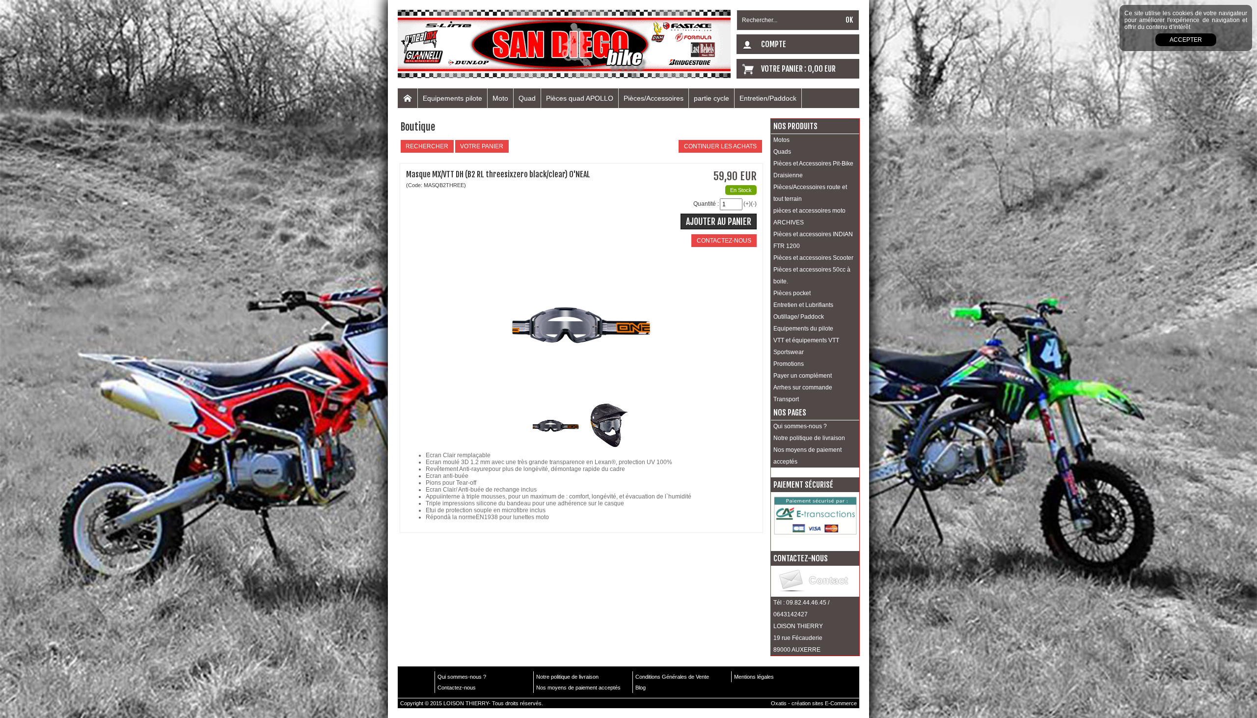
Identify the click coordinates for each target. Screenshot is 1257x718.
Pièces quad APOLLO (579, 98)
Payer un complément (802, 375)
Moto (500, 98)
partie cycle (711, 98)
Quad (527, 98)
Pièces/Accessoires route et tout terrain (810, 193)
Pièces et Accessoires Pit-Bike (813, 163)
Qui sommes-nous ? (800, 426)
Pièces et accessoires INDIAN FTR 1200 (813, 240)
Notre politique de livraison (809, 438)
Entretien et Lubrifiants (803, 305)
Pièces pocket (792, 293)
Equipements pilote (452, 98)
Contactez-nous (456, 687)
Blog (640, 687)
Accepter (1186, 39)
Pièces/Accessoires (653, 98)
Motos (781, 140)
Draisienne (788, 175)
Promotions (788, 363)
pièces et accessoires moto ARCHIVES (809, 216)
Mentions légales (754, 677)
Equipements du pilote (803, 328)
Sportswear (788, 352)
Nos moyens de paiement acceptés (807, 455)
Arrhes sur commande (802, 387)
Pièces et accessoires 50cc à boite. (811, 275)
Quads (782, 151)
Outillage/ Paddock (798, 316)
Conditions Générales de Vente (672, 677)
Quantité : (706, 203)
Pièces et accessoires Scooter (813, 257)
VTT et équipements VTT (806, 340)
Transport (786, 399)
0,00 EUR (822, 69)
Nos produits (795, 126)
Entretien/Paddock (767, 98)
